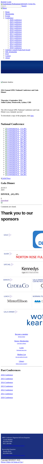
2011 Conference (7, 394)
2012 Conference (7, 390)
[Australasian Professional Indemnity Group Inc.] (18, 4)
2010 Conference (7, 397)
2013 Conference (7, 386)
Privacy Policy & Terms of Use (12, 462)
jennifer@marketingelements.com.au (14, 455)
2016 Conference (7, 375)
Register (4, 2)
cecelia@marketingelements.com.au (13, 445)
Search (24, 6)
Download (4, 200)
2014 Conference (7, 382)
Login (9, 2)
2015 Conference (7, 379)
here (32, 116)
